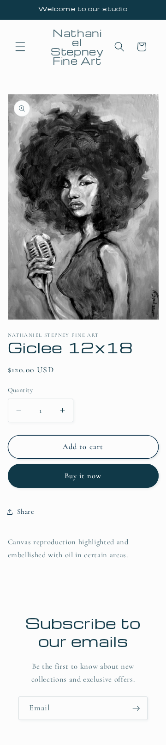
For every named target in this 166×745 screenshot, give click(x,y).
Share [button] (25, 511)
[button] (20, 47)
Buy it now (83, 475)
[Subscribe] (136, 708)
